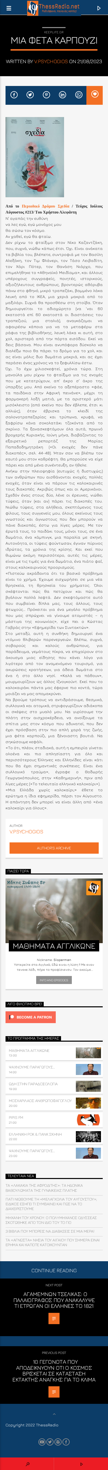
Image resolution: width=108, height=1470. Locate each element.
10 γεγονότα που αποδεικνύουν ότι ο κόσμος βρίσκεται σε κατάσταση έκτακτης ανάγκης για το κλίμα (54, 1370)
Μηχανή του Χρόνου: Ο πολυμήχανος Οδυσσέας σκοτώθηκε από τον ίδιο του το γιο (51, 1220)
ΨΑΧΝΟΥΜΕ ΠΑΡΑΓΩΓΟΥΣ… (32, 1067)
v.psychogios (51, 61)
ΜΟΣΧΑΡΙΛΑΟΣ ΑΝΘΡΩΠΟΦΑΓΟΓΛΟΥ (40, 1100)
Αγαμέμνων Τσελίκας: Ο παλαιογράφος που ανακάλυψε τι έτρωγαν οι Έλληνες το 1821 (54, 1300)
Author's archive (54, 848)
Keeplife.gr (54, 32)
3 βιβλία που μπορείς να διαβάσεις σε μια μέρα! (50, 1231)
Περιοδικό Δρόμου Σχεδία (45, 206)
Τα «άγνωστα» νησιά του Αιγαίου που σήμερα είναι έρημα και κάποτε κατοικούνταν (53, 1242)
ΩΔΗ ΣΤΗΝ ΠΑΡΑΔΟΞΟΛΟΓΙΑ (33, 1084)
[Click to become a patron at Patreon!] (54, 1017)
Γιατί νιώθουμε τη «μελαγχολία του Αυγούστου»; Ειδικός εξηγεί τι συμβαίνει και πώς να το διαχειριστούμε (51, 1204)
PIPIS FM (16, 1117)
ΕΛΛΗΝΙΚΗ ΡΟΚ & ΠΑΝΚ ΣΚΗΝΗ (35, 1134)
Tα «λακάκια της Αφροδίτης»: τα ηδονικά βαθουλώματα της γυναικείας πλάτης (44, 1187)
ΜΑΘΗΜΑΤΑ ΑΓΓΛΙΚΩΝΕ (29, 1050)
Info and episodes (54, 980)
